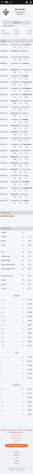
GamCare (16, 441)
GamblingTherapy (16, 438)
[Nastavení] (26, 2)
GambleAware (16, 435)
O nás (16, 458)
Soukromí (16, 452)
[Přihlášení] (31, 2)
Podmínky (16, 455)
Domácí (16, 30)
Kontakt (16, 460)
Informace (16, 463)
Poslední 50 (5, 33)
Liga (3, 30)
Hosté (30, 30)
